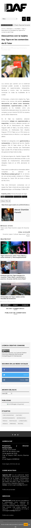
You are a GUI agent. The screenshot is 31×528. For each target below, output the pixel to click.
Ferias (5, 420)
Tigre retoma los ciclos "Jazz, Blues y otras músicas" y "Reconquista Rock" (13, 256)
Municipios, (24, 48)
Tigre (23, 28)
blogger (5, 305)
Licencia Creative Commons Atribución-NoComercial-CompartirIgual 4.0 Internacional (14, 354)
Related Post (6, 239)
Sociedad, (4, 49)
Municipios (10, 28)
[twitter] (15, 434)
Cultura (4, 243)
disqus (15, 305)
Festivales (13, 420)
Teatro (20, 423)
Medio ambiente (6, 284)
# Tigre (24, 196)
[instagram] (18, 434)
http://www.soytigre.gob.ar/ (10, 174)
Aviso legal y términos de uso (11, 464)
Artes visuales (6, 263)
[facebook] (12, 434)
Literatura (23, 420)
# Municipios (9, 196)
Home (3, 28)
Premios (13, 423)
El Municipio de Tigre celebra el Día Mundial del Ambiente (13, 297)
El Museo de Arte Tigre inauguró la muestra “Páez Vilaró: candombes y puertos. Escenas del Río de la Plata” (13, 277)
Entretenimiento (9, 418)
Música (5, 423)
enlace (10, 509)
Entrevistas (21, 418)
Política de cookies (8, 515)
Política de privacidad (8, 489)
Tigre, (9, 49)
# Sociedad (17, 196)
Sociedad (17, 28)
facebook (25, 305)
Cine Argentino (8, 415)
